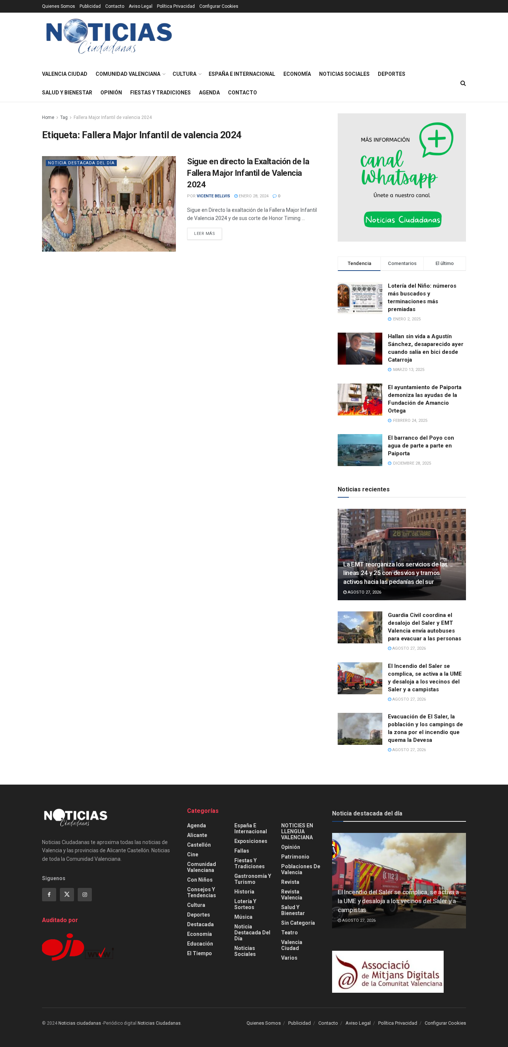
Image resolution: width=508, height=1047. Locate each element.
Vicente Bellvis (213, 196)
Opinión (111, 93)
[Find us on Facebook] (49, 894)
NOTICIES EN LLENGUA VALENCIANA (297, 831)
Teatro (289, 932)
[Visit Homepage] (109, 39)
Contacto (114, 6)
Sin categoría (298, 923)
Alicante (197, 835)
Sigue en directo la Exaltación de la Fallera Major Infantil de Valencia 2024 (248, 173)
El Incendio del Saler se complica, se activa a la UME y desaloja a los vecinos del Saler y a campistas (398, 901)
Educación (200, 944)
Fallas (241, 851)
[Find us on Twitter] (67, 894)
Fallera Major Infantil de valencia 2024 (113, 117)
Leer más (208, 233)
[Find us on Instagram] (85, 894)
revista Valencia (291, 895)
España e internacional (242, 74)
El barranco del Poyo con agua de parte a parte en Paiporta (421, 445)
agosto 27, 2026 (364, 592)
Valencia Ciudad (64, 74)
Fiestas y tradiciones (160, 93)
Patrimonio (295, 857)
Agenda (209, 93)
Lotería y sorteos (245, 904)
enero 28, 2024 (253, 196)
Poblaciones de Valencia (300, 869)
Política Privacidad (176, 6)
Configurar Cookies (218, 6)
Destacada (200, 924)
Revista (290, 882)
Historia (244, 892)
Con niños (200, 880)
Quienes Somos (58, 6)
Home (48, 117)
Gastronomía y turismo (252, 879)
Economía (297, 74)
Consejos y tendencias (201, 892)
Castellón (199, 845)
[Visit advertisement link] (402, 177)
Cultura (184, 74)
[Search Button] (463, 83)
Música (243, 917)
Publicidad (90, 6)
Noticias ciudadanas (79, 1023)
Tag (64, 117)
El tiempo (199, 953)
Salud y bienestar (67, 93)
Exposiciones (250, 841)
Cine (192, 854)
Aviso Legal (140, 6)
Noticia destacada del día (81, 163)
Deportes (391, 74)
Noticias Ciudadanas (159, 1023)
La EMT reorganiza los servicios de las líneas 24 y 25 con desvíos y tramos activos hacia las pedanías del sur (395, 573)
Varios (289, 958)
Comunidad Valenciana (128, 74)
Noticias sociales (344, 74)
